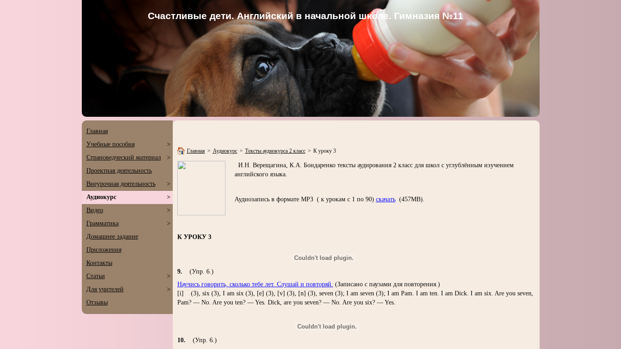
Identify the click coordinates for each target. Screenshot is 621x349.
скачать (386, 199)
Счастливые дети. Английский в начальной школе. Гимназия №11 (307, 15)
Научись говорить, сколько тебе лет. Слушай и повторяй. (255, 284)
